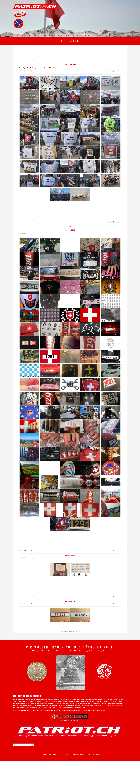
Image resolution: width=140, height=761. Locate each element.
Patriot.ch (55, 754)
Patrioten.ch (67, 754)
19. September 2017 (69, 631)
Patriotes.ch (83, 754)
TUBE (29, 35)
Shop (44, 35)
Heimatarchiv (77, 35)
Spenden (51, 35)
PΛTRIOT (78, 631)
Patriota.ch (89, 754)
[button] (94, 35)
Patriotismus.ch (75, 754)
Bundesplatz (19, 35)
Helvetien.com (95, 754)
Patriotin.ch (61, 754)
